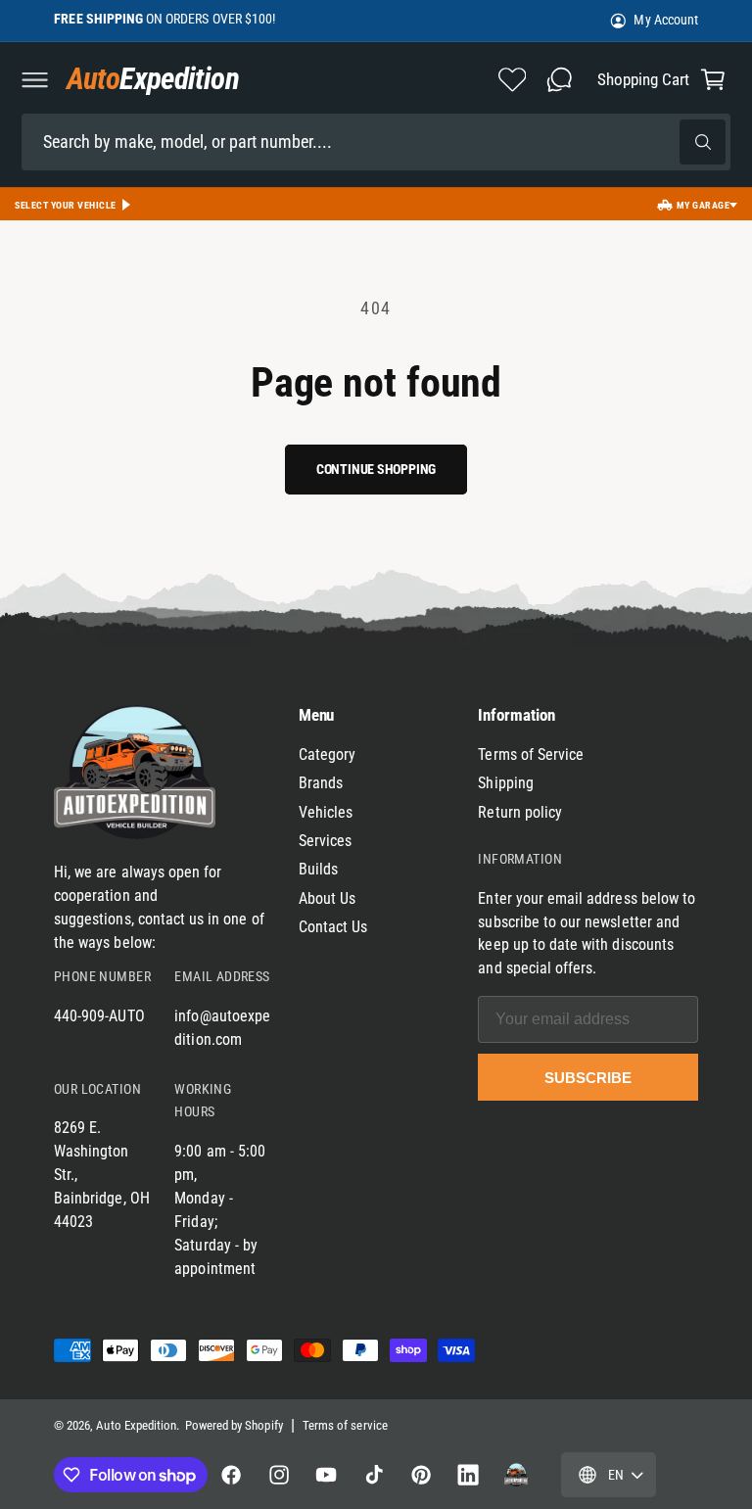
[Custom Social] (516, 1474)
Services (325, 840)
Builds (318, 869)
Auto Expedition (136, 1425)
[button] (34, 79)
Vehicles (325, 812)
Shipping (505, 783)
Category (327, 754)
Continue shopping (376, 469)
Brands (321, 783)
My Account (666, 19)
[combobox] (376, 141)
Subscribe (588, 1077)
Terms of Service (531, 754)
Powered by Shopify (234, 1425)
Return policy (520, 812)
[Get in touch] (559, 79)
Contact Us (333, 927)
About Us (327, 898)
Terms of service (345, 1425)
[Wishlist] (512, 79)
